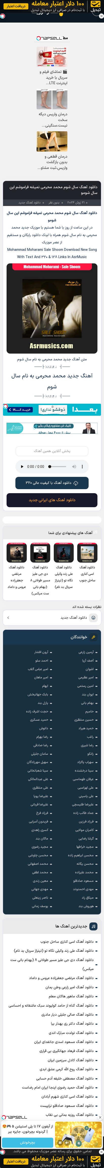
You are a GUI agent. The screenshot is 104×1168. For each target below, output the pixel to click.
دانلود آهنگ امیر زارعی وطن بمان (69, 987)
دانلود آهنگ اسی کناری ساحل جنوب (67, 941)
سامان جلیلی (39, 754)
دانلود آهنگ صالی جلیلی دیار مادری (67, 1014)
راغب (90, 736)
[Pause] (60, 1143)
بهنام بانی (87, 703)
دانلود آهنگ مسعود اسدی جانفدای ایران (64, 1042)
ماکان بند (42, 838)
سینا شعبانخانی (38, 770)
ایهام (45, 686)
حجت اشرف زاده (37, 711)
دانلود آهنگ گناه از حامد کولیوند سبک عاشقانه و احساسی (51, 1005)
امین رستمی (85, 686)
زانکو (90, 754)
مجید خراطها (85, 847)
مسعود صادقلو (83, 881)
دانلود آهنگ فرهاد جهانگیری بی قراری (66, 1051)
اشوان (90, 669)
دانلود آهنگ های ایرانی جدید (52, 500)
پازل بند (43, 703)
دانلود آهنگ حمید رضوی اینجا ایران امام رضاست (58, 1087)
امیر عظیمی (86, 677)
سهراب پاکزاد (85, 762)
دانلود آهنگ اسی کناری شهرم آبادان (67, 1096)
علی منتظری (40, 787)
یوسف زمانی (40, 906)
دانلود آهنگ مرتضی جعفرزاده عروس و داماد (61, 978)
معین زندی (40, 881)
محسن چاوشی (38, 855)
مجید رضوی (40, 847)
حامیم (89, 711)
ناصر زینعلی (40, 897)
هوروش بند (86, 906)
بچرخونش (27, 1142)
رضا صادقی (40, 745)
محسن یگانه (85, 864)
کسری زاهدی (39, 830)
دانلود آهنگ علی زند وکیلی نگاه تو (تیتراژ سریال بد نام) (54, 950)
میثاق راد (88, 897)
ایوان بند (88, 694)
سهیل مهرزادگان (37, 762)
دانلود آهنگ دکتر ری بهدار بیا (72, 1023)
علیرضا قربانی (39, 804)
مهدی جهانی (39, 889)
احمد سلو (41, 660)
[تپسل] (5, 406)
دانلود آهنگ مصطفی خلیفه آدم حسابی (65, 1078)
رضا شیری (87, 745)
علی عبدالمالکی (38, 779)
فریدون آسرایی (38, 821)
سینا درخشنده (84, 770)
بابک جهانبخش (38, 694)
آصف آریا (88, 660)
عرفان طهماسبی (83, 779)
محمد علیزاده (84, 872)
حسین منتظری (84, 719)
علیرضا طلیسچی (83, 804)
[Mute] (67, 1143)
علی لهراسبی (85, 787)
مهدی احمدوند (83, 889)
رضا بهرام (42, 736)
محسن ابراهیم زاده (81, 855)
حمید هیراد (86, 728)
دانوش (43, 728)
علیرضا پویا (41, 796)
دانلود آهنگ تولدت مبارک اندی (71, 1033)
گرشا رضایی (86, 838)
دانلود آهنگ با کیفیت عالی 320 (48, 483)
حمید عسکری (39, 719)
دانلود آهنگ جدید (74, 617)
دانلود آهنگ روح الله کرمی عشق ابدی (67, 1069)
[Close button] (101, 16)
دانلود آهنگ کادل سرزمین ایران (71, 1060)
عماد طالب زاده (83, 813)
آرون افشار (41, 652)
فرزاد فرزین (86, 821)
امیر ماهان (41, 677)
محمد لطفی (40, 872)
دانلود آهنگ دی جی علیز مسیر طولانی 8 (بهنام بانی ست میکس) (52, 965)
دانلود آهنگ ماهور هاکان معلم (71, 996)
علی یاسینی (86, 796)
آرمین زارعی (86, 652)
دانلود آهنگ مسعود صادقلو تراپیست (67, 1106)
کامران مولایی (84, 830)
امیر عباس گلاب (38, 669)
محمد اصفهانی (38, 864)
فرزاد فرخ (42, 813)
